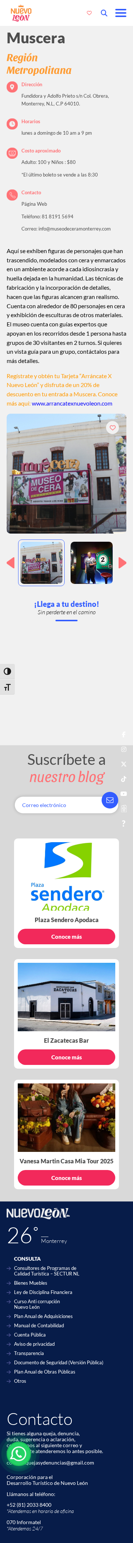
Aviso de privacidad (34, 1344)
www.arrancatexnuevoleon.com (72, 403)
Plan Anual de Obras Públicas (44, 1372)
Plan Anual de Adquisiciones (43, 1316)
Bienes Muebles (30, 1283)
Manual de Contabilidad (39, 1325)
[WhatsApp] (19, 1454)
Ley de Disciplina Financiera (43, 1292)
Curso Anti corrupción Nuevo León (37, 1304)
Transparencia (29, 1353)
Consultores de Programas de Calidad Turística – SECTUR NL (46, 1271)
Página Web (34, 204)
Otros (20, 1381)
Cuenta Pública (30, 1335)
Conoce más (66, 936)
